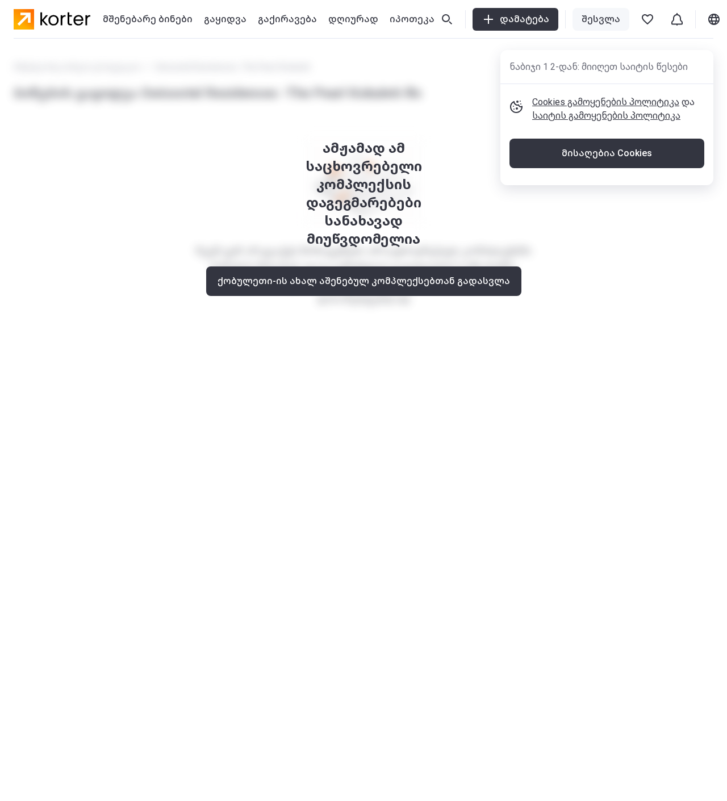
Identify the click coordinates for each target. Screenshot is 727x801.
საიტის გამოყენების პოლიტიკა (606, 115)
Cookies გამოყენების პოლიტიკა (605, 102)
